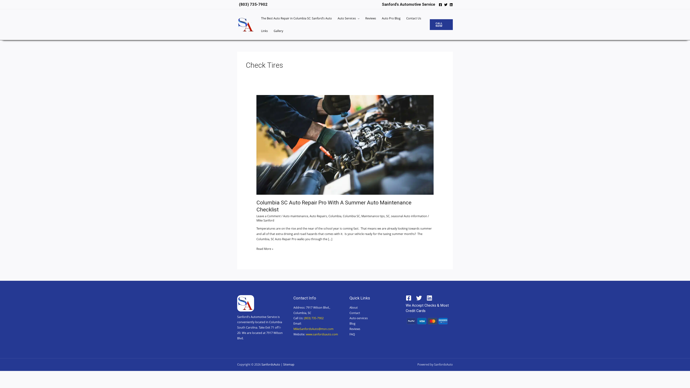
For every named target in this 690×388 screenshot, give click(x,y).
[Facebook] (440, 4)
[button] (441, 24)
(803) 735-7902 (314, 318)
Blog (352, 323)
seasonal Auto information (409, 216)
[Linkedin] (451, 4)
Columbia (334, 216)
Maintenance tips (373, 216)
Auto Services (347, 18)
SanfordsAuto (270, 364)
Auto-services (358, 318)
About (353, 308)
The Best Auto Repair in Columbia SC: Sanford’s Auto (296, 18)
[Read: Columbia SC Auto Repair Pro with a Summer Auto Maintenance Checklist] (345, 145)
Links (264, 31)
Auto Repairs (318, 216)
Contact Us (413, 18)
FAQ (352, 334)
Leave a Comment (268, 216)
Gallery (278, 31)
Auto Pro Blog (391, 18)
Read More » (264, 248)
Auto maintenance (295, 216)
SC (388, 216)
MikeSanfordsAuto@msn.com (313, 329)
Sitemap (288, 364)
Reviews (370, 18)
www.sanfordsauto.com (322, 334)
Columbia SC (351, 216)
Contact (354, 313)
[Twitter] (445, 4)
